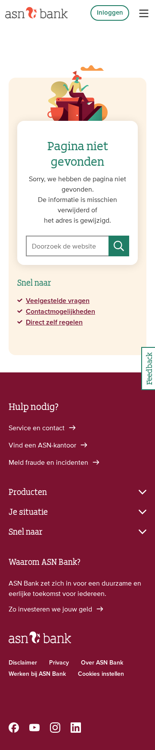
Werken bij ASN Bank (37, 674)
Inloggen (110, 12)
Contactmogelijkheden (60, 311)
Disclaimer (23, 663)
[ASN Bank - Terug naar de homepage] (40, 641)
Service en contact (37, 428)
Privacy (59, 663)
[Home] (36, 13)
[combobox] (77, 246)
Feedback (148, 368)
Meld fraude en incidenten (49, 462)
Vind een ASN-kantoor (43, 445)
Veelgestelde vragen (58, 300)
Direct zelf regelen (54, 322)
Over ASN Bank (102, 663)
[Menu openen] (144, 13)
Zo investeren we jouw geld (51, 609)
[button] (77, 491)
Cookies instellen (101, 674)
